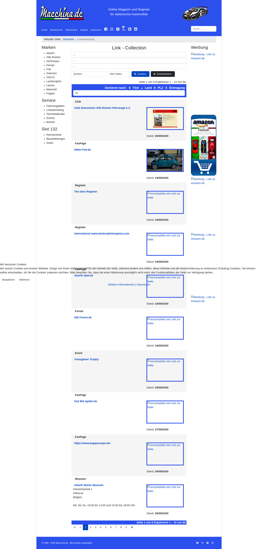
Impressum (143, 284)
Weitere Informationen (121, 284)
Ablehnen (24, 279)
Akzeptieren (8, 279)
